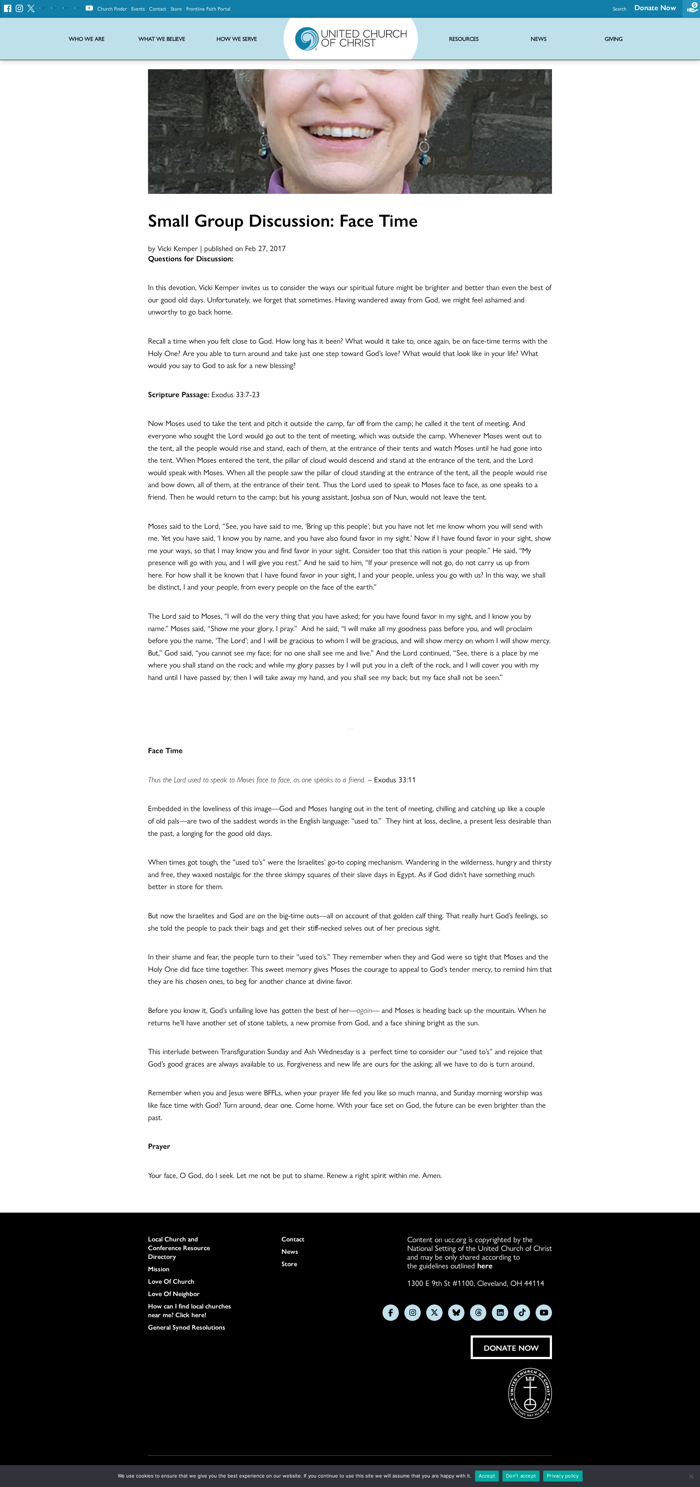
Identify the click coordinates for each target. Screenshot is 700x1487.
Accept (487, 1476)
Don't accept (521, 1476)
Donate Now (655, 7)
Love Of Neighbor (174, 1293)
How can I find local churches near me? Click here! (189, 1310)
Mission (159, 1268)
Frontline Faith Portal (208, 8)
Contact (157, 8)
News (289, 1251)
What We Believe (162, 38)
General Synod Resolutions (186, 1327)
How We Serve (237, 38)
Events (138, 8)
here (485, 1265)
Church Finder (112, 8)
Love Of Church (171, 1281)
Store (176, 8)
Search (619, 8)
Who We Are (87, 38)
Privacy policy (563, 1476)
